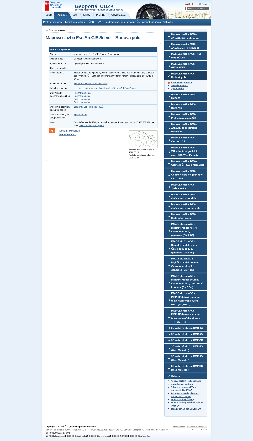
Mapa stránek (179, 427)
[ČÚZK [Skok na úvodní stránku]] (53, 6)
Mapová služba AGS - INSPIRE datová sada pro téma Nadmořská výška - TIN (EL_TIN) (186, 316)
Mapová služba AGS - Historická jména (183, 216)
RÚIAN (90, 22)
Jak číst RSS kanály (159, 430)
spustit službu (177, 88)
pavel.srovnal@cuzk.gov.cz (91, 125)
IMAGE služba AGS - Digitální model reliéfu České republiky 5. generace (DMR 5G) (184, 247)
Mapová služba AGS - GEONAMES (183, 65)
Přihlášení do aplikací (197, 9)
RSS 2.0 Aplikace (56, 436)
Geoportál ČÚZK (99, 7)
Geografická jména (151, 22)
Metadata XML (67, 134)
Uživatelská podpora (132, 430)
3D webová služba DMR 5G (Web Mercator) (187, 358)
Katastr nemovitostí (75, 22)
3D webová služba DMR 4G (187, 328)
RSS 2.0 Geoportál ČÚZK (60, 433)
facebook (146, 430)
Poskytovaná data (82, 93)
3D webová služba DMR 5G (187, 334)
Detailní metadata (69, 130)
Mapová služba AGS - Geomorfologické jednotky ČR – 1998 (187, 175)
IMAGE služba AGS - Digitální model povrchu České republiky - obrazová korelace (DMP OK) (187, 282)
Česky (191, 4)
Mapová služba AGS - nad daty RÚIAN (186, 55)
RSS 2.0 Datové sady (76, 436)
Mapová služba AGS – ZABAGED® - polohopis (185, 36)
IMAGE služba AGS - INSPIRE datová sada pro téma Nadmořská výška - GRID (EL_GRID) (186, 299)
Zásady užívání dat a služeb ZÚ (186, 409)
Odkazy (175, 376)
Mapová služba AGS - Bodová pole (183, 75)
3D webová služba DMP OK (187, 340)
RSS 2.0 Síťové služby (99, 436)
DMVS (99, 22)
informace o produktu (181, 82)
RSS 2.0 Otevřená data (140, 436)
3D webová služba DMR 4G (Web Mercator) (187, 348)
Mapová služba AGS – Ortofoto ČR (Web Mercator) (187, 163)
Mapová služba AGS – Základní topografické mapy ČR (184, 128)
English (205, 4)
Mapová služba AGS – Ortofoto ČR (184, 139)
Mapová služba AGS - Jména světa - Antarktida (185, 206)
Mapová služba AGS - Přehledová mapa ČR (183, 116)
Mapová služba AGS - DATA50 (183, 96)
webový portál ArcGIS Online (185, 381)
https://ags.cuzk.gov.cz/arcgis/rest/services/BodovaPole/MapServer (105, 88)
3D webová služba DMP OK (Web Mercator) (187, 368)
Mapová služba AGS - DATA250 (183, 106)
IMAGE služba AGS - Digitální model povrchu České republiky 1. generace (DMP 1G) (185, 264)
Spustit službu (80, 114)
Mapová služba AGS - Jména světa (183, 186)
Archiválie (168, 22)
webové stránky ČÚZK (182, 399)
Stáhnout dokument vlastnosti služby (91, 83)
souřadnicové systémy (182, 384)
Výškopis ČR (133, 22)
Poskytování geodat (53, 22)
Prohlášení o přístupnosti (197, 427)
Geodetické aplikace (114, 22)
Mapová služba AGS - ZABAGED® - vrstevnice (185, 46)
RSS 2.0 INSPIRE (119, 436)
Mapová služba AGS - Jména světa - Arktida (184, 196)
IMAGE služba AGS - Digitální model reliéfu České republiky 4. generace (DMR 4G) (184, 230)
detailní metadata (179, 85)
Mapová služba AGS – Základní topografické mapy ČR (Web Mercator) (185, 151)
